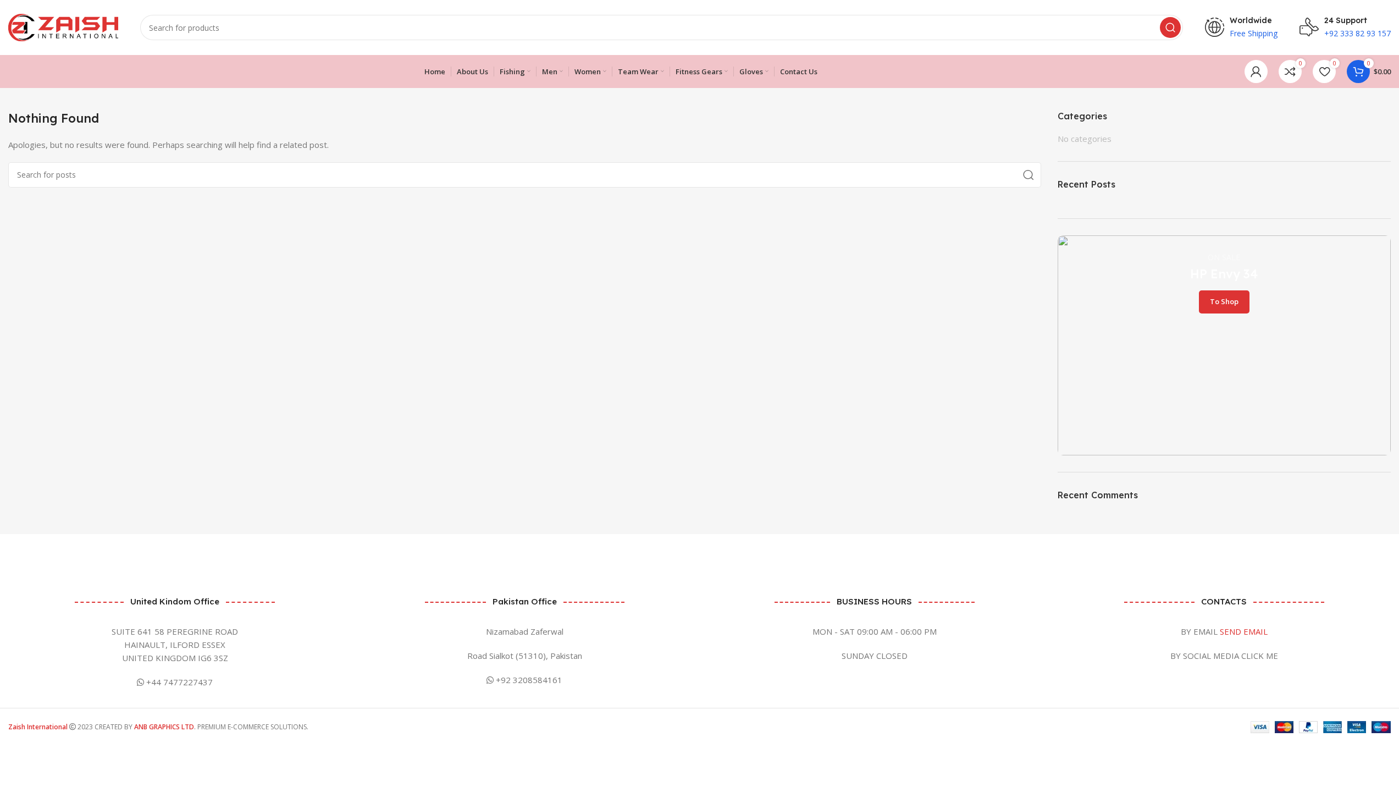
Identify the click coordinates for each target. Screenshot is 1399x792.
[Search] (1170, 27)
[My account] (1256, 71)
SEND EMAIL (1244, 631)
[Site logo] (63, 26)
